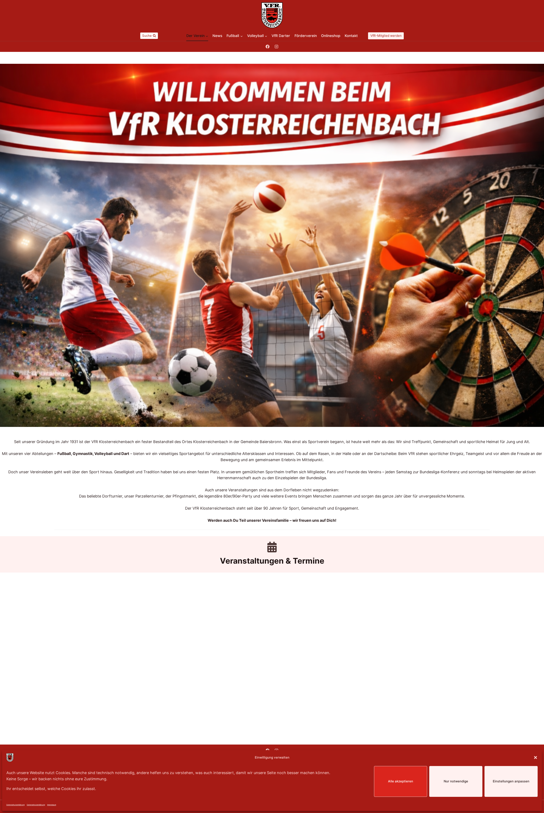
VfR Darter (281, 36)
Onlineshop (330, 36)
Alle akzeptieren (400, 781)
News (217, 36)
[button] (535, 757)
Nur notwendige (456, 781)
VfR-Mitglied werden (386, 36)
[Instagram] (276, 46)
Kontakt (351, 36)
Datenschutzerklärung (15, 805)
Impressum (51, 805)
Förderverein (306, 36)
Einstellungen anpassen (511, 781)
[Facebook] (267, 46)
